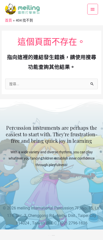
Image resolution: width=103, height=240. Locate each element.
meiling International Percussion (45, 208)
